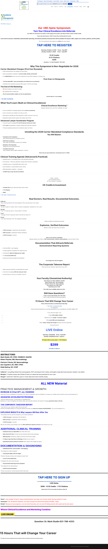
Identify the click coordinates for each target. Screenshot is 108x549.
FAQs (77, 1)
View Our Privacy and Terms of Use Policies (80, 546)
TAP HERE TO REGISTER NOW (8, 195)
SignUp (70, 3)
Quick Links (66, 1)
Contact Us (61, 6)
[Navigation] (88, 11)
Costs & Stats (56, 1)
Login (65, 6)
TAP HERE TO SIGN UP (54, 348)
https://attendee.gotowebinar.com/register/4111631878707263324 (57, 481)
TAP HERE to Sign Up (6, 23)
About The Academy (48, 1)
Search (84, 6)
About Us (56, 6)
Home (52, 6)
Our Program (40, 1)
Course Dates (70, 6)
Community (76, 6)
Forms (61, 1)
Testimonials (72, 1)
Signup (80, 6)
